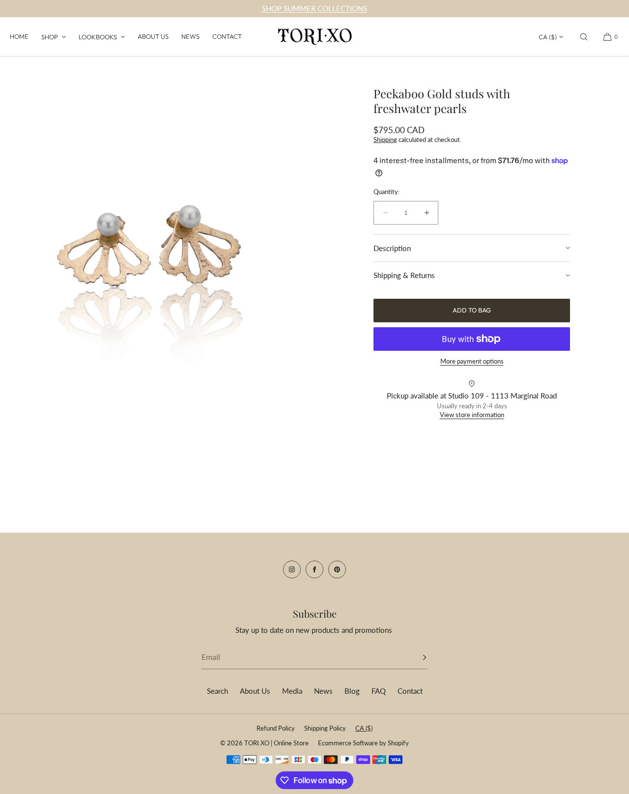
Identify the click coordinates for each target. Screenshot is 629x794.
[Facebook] (314, 569)
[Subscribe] (415, 657)
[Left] (22, 250)
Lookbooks (98, 37)
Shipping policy (325, 728)
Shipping (385, 139)
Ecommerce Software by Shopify (363, 743)
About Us (153, 36)
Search (217, 690)
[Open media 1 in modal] (157, 253)
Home (19, 36)
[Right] (292, 250)
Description (392, 248)
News (190, 36)
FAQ (379, 690)
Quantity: (386, 192)
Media (292, 690)
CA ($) (548, 37)
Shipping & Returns (404, 275)
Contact (227, 36)
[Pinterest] (337, 569)
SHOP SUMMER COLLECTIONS (314, 8)
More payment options (472, 361)
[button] (584, 36)
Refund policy (276, 728)
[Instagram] (292, 569)
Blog (352, 690)
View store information (472, 415)
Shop (49, 37)
